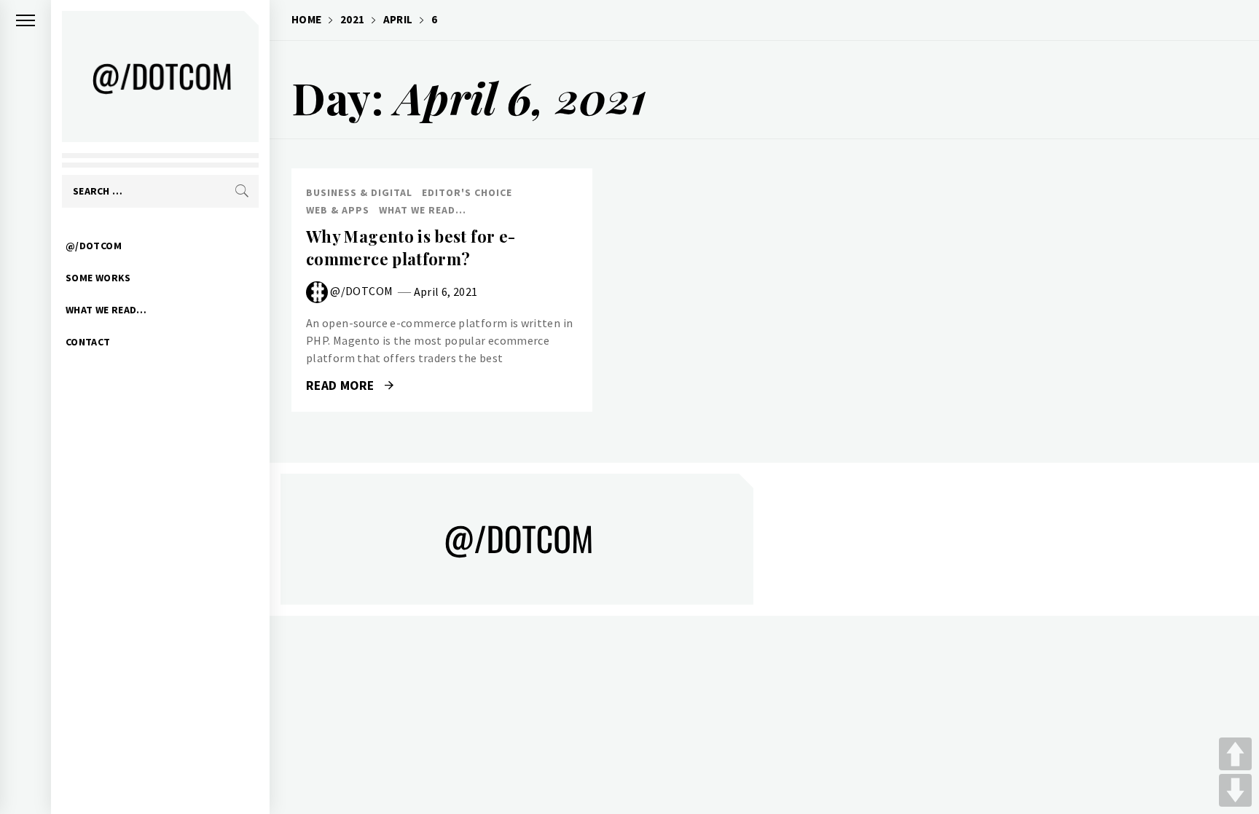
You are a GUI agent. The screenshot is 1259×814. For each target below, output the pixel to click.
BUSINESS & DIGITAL (359, 192)
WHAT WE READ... (422, 209)
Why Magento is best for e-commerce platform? (410, 247)
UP (1235, 753)
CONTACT (88, 341)
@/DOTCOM (94, 245)
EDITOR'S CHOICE (467, 192)
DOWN (1235, 790)
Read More (341, 385)
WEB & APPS (337, 209)
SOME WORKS (98, 277)
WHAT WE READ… (106, 309)
